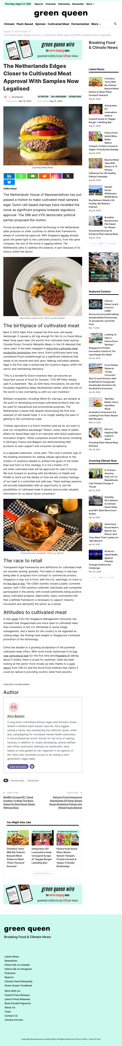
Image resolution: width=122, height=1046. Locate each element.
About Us (10, 1007)
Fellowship (64, 4)
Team (8, 1011)
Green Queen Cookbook (18, 985)
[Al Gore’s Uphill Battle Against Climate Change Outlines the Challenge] (95, 555)
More (89, 4)
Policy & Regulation (42, 832)
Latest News (12, 956)
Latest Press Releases (17, 999)
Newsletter (78, 4)
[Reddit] (44, 176)
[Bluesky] (9, 182)
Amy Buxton (15, 716)
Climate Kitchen (14, 1019)
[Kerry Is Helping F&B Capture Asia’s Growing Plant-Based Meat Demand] (95, 433)
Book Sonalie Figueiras (18, 1003)
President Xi (62, 655)
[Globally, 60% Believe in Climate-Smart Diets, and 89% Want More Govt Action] (95, 500)
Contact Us (11, 1015)
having (65, 235)
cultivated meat (33, 780)
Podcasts (51, 4)
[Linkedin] (9, 176)
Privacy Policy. (81, 1039)
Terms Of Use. (94, 1039)
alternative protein (17, 780)
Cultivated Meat (58, 24)
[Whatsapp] (21, 176)
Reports (39, 4)
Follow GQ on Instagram (18, 968)
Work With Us (12, 990)
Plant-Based (25, 24)
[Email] (32, 176)
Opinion (40, 24)
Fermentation (80, 24)
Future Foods (75, 96)
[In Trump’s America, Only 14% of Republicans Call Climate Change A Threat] (95, 473)
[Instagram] (56, 176)
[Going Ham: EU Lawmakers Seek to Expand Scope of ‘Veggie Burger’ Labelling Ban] (43, 837)
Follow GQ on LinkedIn (17, 964)
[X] (68, 176)
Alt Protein (43, 96)
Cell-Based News (58, 96)
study (15, 618)
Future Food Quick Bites (69, 832)
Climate (9, 24)
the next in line (16, 583)
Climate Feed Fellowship (18, 981)
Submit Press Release (17, 995)
